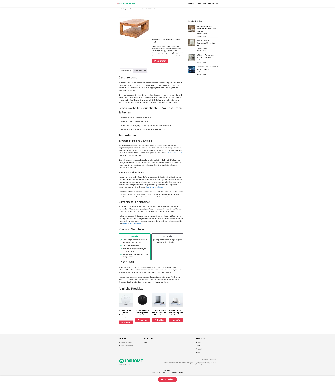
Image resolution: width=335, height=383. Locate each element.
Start (120, 9)
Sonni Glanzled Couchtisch (131, 224)
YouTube (121, 345)
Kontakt (198, 345)
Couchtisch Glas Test (174, 153)
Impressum (205, 359)
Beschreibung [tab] (126, 70)
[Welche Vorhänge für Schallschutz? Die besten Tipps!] (191, 43)
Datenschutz (212, 359)
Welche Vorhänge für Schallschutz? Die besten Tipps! (206, 43)
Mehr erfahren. (212, 364)
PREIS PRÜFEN (169, 379)
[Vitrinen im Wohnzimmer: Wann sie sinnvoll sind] (191, 58)
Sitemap (198, 352)
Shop (199, 3)
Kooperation (199, 349)
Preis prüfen (160, 61)
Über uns (211, 3)
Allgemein (126, 9)
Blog (204, 3)
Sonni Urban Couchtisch (154, 187)
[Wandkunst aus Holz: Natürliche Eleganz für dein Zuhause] (191, 29)
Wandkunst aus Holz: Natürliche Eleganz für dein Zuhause (206, 28)
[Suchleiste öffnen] (217, 3)
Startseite (191, 3)
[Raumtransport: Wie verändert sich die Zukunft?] (191, 69)
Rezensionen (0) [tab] (140, 70)
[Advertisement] (167, 25)
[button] (146, 14)
